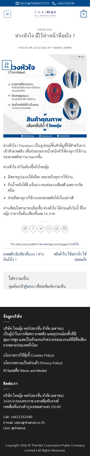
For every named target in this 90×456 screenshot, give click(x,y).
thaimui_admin (61, 47)
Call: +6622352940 (17, 416)
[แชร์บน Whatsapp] (25, 228)
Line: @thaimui (14, 427)
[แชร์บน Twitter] (41, 228)
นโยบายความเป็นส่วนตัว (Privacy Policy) (32, 363)
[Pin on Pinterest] (57, 228)
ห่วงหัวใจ (74, 244)
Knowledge (45, 29)
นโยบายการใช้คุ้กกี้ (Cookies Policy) (28, 355)
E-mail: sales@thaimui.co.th (24, 422)
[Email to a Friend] (49, 228)
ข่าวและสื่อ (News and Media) (25, 370)
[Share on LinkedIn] (64, 228)
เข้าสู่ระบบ (26, 286)
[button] (7, 14)
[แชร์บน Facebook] (33, 228)
